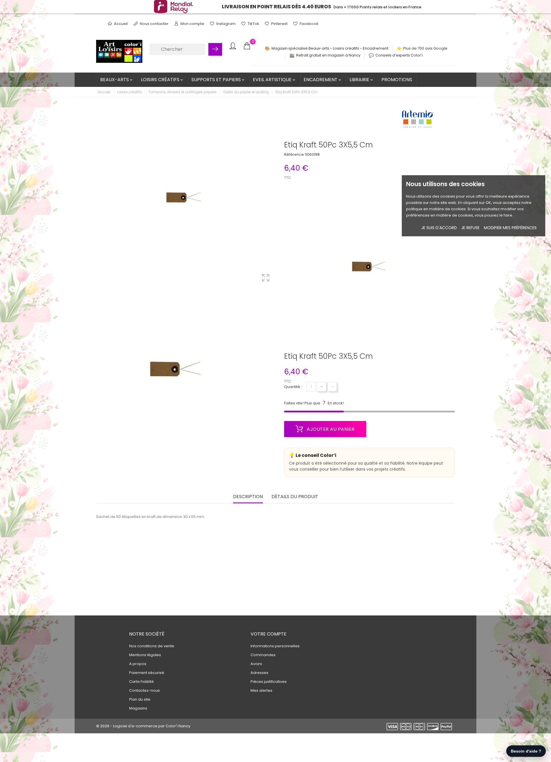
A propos (137, 663)
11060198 (312, 154)
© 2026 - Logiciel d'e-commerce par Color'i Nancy (143, 726)
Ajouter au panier (330, 429)
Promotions (396, 79)
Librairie (362, 79)
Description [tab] (248, 497)
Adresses (259, 672)
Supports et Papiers (218, 79)
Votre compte (268, 634)
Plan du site (139, 699)
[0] (247, 46)
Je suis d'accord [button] (439, 228)
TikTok (253, 23)
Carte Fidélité (141, 681)
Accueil (120, 23)
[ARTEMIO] (417, 121)
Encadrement (323, 79)
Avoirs (256, 663)
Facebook (309, 23)
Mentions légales (145, 655)
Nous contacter (153, 23)
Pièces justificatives (269, 681)
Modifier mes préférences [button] (510, 228)
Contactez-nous (144, 690)
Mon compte (192, 23)
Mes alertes (261, 690)
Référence (294, 154)
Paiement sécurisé (146, 672)
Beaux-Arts (116, 79)
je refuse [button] (470, 228)
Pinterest (279, 23)
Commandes (263, 655)
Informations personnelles (275, 646)
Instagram (226, 23)
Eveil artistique (274, 79)
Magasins (138, 708)
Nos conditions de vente (151, 646)
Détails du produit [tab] (294, 497)
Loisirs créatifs (162, 79)
